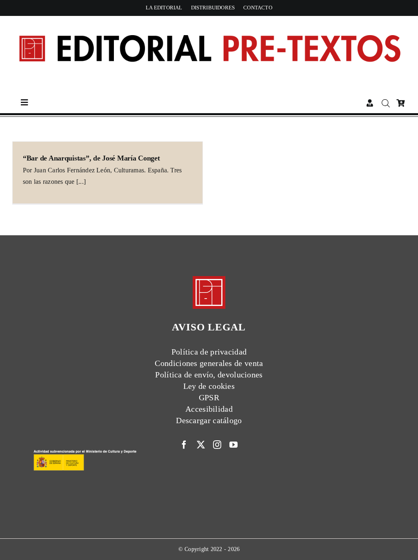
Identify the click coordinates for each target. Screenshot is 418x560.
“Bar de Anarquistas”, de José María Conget (91, 158)
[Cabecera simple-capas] (209, 23)
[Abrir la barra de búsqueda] (386, 103)
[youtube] (233, 445)
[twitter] (201, 445)
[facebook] (184, 445)
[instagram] (217, 445)
